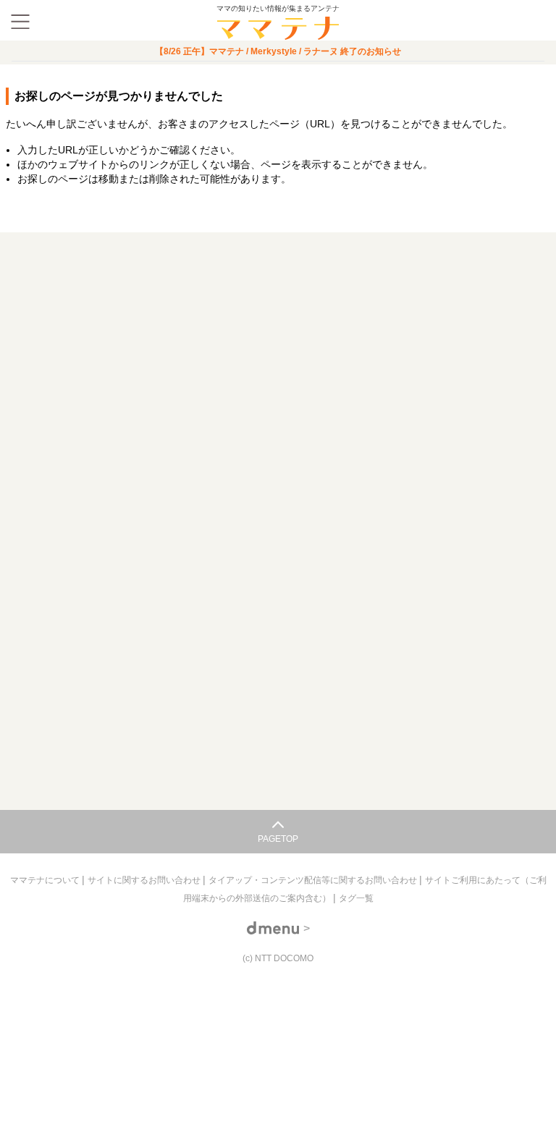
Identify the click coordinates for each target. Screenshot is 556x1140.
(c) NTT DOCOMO (278, 958)
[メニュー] (20, 21)
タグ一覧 (356, 898)
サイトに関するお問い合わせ (145, 880)
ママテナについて (46, 880)
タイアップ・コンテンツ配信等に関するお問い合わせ (313, 880)
